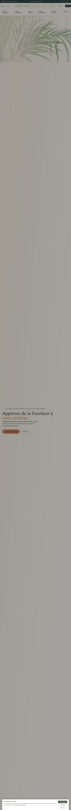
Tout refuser (62, 804)
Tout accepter (63, 801)
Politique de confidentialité (20, 805)
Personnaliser (62, 807)
